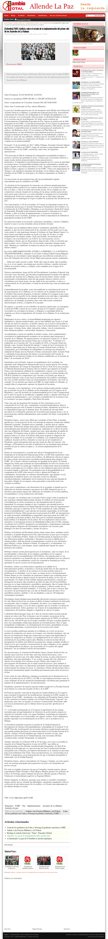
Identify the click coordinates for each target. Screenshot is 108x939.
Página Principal (37, 929)
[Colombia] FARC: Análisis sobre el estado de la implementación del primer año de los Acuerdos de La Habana (36, 30)
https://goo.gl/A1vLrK (24, 797)
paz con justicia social (45, 23)
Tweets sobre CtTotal (78, 62)
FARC (17, 805)
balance (11, 23)
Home (6, 15)
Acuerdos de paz (11, 808)
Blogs (13, 15)
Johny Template (25, 934)
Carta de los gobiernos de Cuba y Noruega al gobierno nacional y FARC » (36, 812)
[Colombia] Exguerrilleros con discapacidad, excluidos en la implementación (90, 94)
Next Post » (67, 929)
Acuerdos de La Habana (52, 805)
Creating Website (15, 934)
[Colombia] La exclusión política (90, 82)
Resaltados (31, 15)
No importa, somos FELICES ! (90, 142)
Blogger (102, 936)
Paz (23, 805)
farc (24, 23)
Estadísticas (42, 15)
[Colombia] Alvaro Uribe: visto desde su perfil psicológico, (92, 71)
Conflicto (21, 15)
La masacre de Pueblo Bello (89, 152)
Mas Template (35, 934)
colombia (16, 23)
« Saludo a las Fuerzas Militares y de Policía (43, 811)
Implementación (33, 805)
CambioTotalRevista (20, 936)
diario (20, 23)
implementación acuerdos (32, 23)
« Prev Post (7, 929)
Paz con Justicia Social (58, 15)
